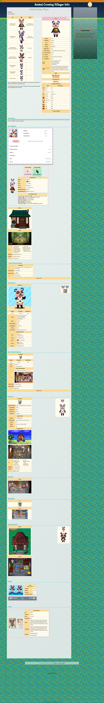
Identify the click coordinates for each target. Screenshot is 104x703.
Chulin (47, 96)
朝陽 (46, 108)
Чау (46, 104)
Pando (47, 94)
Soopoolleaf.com (45, 701)
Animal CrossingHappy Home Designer (12, 57)
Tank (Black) (28, 200)
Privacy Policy (50, 701)
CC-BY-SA (64, 662)
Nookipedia (55, 663)
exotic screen (17, 461)
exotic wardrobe (22, 340)
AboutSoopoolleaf (55, 701)
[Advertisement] (39, 648)
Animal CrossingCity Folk (12, 66)
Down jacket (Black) (28, 197)
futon (17, 272)
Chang (47, 98)
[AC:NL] (43, 52)
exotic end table (27, 461)
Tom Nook (60, 67)
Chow (10, 12)
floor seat (17, 273)
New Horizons (12, 86)
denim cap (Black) (39, 203)
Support (60, 701)
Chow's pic (21, 342)
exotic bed (17, 460)
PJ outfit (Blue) (30, 198)
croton (25, 462)
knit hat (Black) (37, 197)
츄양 (46, 89)
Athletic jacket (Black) (30, 199)
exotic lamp (26, 463)
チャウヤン (47, 92)
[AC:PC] (43, 61)
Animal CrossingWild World (12, 72)
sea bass (16, 463)
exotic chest (17, 464)
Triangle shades (29, 202)
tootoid (25, 460)
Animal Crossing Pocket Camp (19, 83)
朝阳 (46, 106)
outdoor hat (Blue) (43, 195)
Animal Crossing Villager (39, 9)
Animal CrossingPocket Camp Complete (12, 48)
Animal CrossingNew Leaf (12, 37)
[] (45, 68)
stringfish (16, 462)
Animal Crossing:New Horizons (12, 24)
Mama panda (26, 464)
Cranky (52, 40)
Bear (52, 38)
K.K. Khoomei (18, 275)
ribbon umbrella (30, 37)
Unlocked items (38, 278)
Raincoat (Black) (35, 195)
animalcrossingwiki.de (61, 663)
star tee (30, 36)
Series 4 (31, 586)
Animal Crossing (12, 78)
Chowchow (48, 100)
